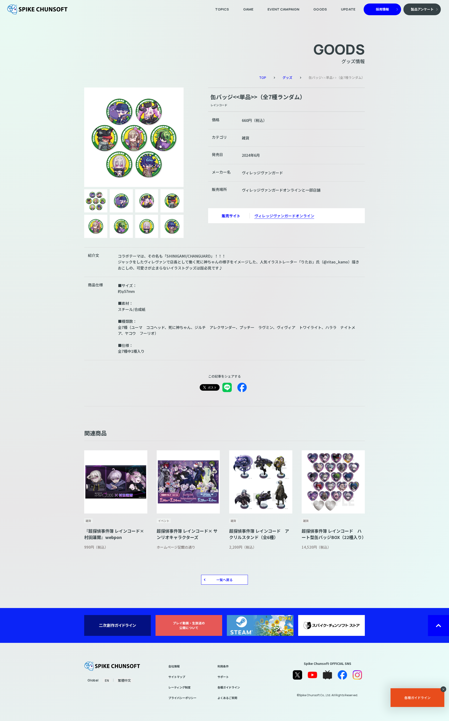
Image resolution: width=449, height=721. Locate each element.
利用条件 (223, 666)
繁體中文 (124, 680)
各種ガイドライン (228, 687)
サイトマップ (176, 677)
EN (107, 680)
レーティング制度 (179, 687)
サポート (223, 677)
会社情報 (174, 666)
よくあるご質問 (227, 698)
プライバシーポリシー (182, 698)
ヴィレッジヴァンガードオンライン (284, 215)
